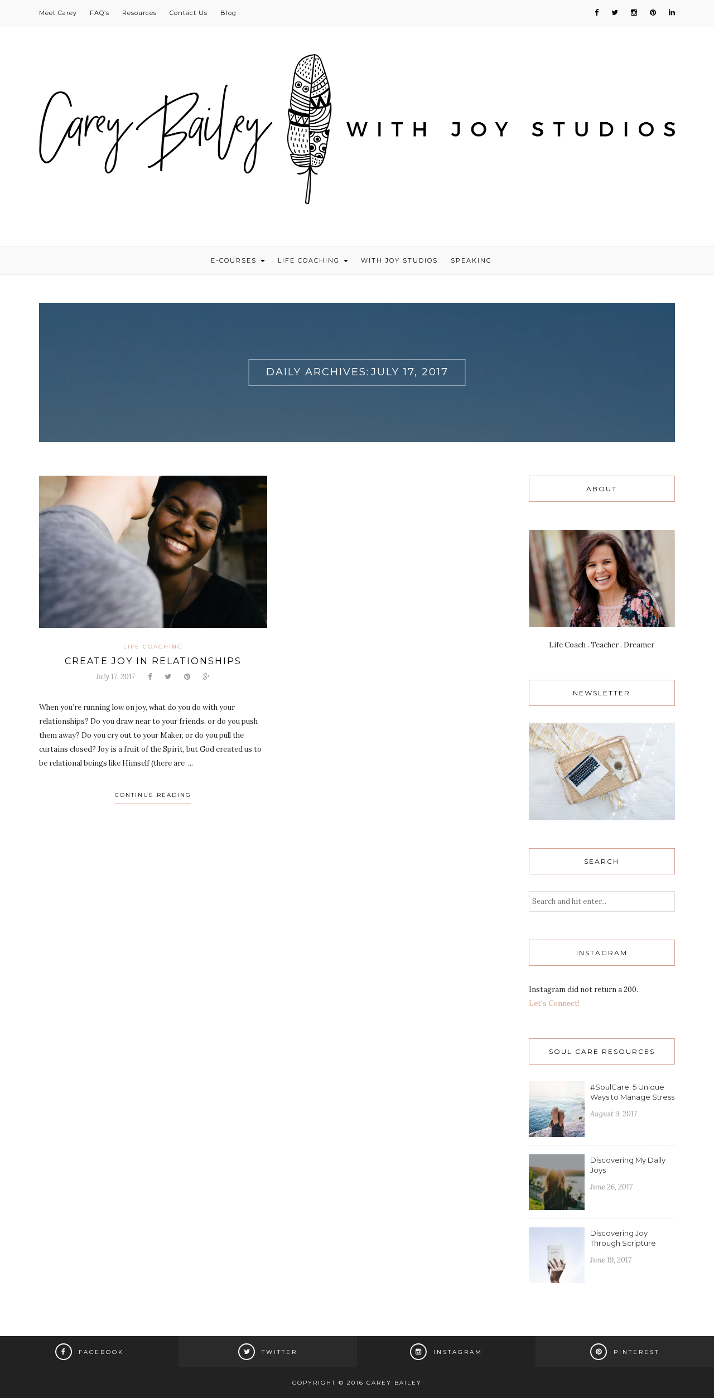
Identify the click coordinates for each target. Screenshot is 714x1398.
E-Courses (235, 260)
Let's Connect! (554, 1003)
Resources (139, 13)
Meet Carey (58, 13)
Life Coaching (310, 260)
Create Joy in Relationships (153, 661)
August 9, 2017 (613, 1114)
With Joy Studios (399, 260)
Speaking (471, 260)
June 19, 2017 (610, 1260)
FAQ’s (99, 13)
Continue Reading (153, 795)
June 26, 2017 (611, 1187)
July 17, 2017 (115, 676)
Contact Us (189, 13)
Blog (228, 13)
